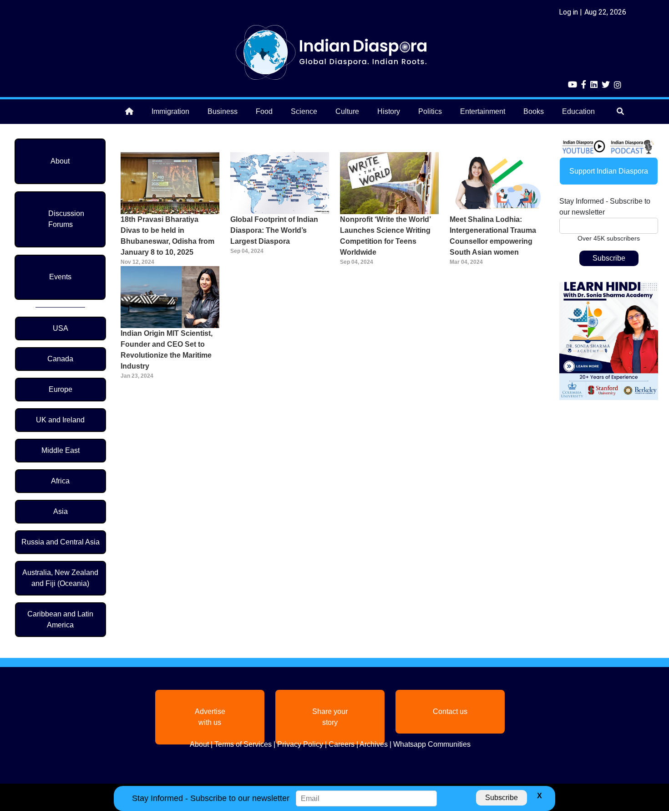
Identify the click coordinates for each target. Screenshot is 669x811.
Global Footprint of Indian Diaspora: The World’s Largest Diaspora (274, 230)
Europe (60, 389)
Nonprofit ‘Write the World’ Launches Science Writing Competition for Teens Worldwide (385, 236)
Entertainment (482, 111)
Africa (60, 481)
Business (223, 111)
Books (533, 111)
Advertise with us (210, 717)
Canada (60, 359)
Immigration (170, 111)
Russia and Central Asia (60, 542)
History (388, 111)
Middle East (60, 450)
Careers (342, 744)
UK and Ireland (60, 420)
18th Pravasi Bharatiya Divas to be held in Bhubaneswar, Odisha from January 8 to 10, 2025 (167, 236)
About (60, 161)
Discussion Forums (66, 219)
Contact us (450, 711)
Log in (568, 12)
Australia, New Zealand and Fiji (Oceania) (60, 578)
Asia (60, 511)
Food (264, 111)
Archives (374, 744)
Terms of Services (243, 744)
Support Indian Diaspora (608, 171)
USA (60, 328)
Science (304, 111)
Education (578, 111)
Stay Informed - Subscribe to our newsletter (604, 206)
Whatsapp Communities (432, 744)
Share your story (330, 717)
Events (60, 277)
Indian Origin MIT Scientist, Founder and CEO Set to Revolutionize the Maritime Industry (167, 349)
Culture (347, 111)
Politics (430, 111)
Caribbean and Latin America (60, 619)
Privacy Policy (300, 744)
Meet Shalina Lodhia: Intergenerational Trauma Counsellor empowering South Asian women (493, 236)
